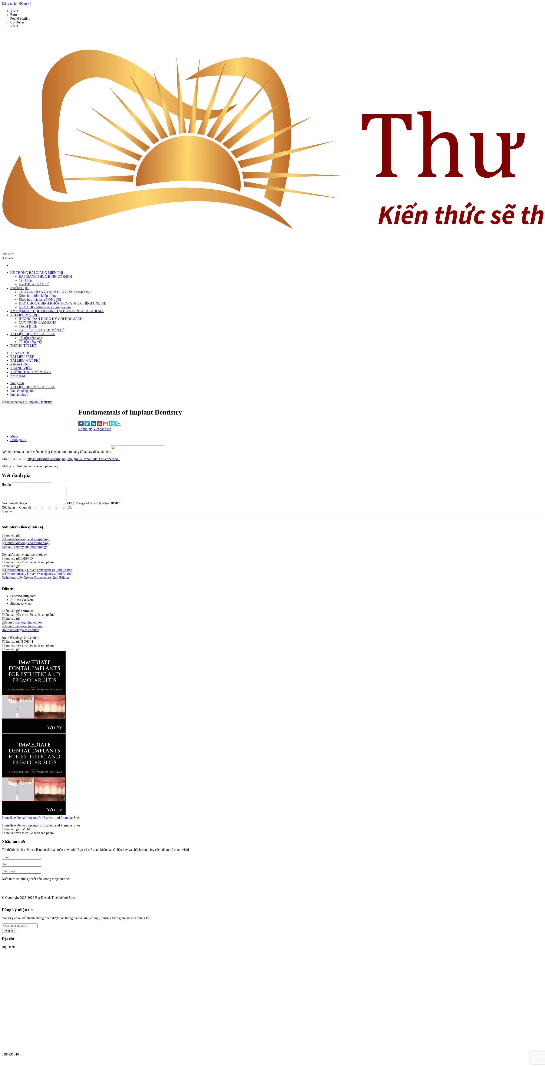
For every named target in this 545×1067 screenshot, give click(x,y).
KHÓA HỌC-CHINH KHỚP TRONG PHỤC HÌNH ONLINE (62, 303)
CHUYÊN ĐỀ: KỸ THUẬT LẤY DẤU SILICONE (55, 292)
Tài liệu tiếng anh (30, 338)
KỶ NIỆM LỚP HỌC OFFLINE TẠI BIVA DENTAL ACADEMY (57, 311)
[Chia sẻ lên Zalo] (118, 424)
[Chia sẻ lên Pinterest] (99, 424)
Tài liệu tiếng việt (30, 342)
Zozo (72, 897)
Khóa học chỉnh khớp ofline (37, 295)
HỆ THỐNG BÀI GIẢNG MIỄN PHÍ (36, 272)
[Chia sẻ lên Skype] (112, 424)
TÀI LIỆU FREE (22, 356)
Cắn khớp (25, 280)
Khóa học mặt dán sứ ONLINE (40, 299)
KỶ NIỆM (17, 376)
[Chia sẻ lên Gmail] (105, 424)
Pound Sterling (20, 18)
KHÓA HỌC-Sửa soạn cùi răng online (45, 307)
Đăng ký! (8, 930)
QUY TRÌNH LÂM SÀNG (38, 322)
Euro (13, 14)
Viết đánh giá (102, 429)
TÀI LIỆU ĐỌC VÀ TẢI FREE (32, 334)
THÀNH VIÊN (21, 368)
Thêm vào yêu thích (15, 562)
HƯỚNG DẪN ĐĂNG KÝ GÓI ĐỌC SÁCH (51, 318)
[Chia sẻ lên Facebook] (81, 424)
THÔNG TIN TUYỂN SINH (30, 372)
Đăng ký (25, 3)
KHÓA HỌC (19, 288)
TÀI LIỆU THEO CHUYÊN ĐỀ (42, 330)
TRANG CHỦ (20, 353)
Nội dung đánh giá (14, 503)
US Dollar (17, 22)
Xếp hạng (8, 507)
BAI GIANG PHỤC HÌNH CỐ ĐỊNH (45, 276)
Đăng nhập (9, 3)
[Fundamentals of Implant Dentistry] (27, 402)
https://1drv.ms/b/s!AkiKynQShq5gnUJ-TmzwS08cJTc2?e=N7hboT (73, 459)
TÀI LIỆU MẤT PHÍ (25, 315)
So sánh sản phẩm (41, 562)
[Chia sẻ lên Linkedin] (93, 424)
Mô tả (14, 436)
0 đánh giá (85, 429)
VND (14, 11)
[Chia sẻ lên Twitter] (87, 424)
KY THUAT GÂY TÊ (34, 284)
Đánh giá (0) (18, 440)
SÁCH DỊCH (28, 326)
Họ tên (6, 484)
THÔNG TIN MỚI (23, 345)
